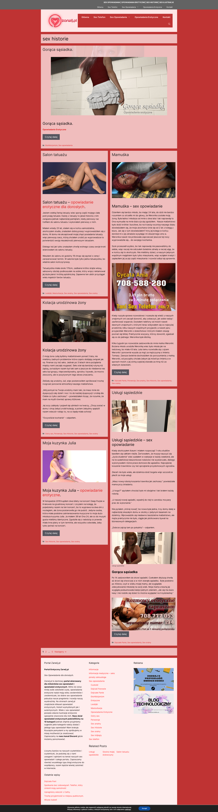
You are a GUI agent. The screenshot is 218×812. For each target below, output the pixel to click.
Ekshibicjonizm (51, 145)
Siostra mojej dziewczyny (108, 753)
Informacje (93, 669)
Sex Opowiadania (129, 7)
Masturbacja (58, 293)
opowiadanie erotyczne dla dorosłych (68, 204)
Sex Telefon (112, 7)
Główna (100, 7)
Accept (144, 808)
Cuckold (94, 685)
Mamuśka (120, 154)
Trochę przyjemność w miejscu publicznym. (64, 796)
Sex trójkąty (96, 735)
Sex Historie (151, 381)
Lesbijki (48, 293)
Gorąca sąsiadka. (58, 49)
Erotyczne (95, 700)
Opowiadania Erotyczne (152, 7)
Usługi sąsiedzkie (127, 392)
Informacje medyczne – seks (102, 673)
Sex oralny (93, 293)
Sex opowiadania (65, 145)
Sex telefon (94, 739)
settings (128, 809)
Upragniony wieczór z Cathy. (57, 792)
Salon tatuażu (55, 154)
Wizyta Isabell (50, 800)
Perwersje (131, 381)
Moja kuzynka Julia (59, 443)
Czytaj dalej (51, 137)
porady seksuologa (97, 677)
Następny (60, 652)
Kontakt (170, 7)
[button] (169, 24)
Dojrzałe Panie (120, 381)
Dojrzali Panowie (98, 689)
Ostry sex (49, 434)
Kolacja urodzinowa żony (64, 302)
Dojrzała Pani (50, 781)
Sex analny (68, 293)
